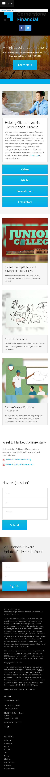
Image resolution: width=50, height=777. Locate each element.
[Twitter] (8, 727)
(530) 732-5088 (34, 56)
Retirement (8, 740)
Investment (8, 743)
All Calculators (9, 768)
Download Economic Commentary (19, 464)
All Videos (7, 765)
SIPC (5, 672)
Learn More (25, 65)
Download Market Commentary (18, 459)
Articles (25, 180)
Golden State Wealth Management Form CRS (19, 689)
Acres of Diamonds (16, 339)
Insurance (7, 749)
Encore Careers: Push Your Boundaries (20, 409)
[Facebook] (4, 727)
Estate (6, 746)
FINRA (40, 670)
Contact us (34, 155)
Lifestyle (7, 759)
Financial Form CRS (13, 609)
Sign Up (14, 586)
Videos (25, 169)
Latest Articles (9, 762)
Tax (5, 753)
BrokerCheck (14, 614)
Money (6, 756)
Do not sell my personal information (31, 658)
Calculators (25, 202)
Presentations (25, 191)
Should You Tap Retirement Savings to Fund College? (20, 269)
